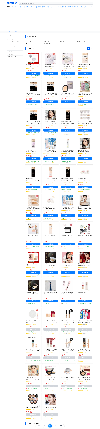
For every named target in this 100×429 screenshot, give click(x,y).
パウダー (21, 6)
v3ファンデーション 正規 (58, 7)
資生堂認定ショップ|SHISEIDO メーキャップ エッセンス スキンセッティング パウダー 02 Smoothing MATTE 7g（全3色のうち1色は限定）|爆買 (50, 207)
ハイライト (41, 6)
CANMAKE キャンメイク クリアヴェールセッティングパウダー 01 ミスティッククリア (33, 65)
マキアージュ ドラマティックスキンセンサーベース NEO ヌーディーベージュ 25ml (50, 179)
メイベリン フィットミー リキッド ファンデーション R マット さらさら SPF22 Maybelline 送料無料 (33, 349)
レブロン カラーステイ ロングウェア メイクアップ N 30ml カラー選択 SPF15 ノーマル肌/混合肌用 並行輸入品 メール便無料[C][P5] (85, 349)
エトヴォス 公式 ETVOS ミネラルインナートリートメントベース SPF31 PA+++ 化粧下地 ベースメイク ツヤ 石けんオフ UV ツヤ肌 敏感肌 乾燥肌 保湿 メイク (33, 236)
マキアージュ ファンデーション (29, 7)
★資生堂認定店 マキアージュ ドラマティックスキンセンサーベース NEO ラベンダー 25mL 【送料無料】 (33, 179)
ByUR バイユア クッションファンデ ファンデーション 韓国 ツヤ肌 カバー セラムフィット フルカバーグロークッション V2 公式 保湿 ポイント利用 (33, 378)
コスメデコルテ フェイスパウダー (16, 7)
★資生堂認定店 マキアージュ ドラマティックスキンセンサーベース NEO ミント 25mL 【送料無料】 (67, 179)
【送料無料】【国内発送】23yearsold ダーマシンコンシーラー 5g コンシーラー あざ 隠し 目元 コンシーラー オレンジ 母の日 (33, 207)
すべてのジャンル (11, 39)
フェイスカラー (12, 49)
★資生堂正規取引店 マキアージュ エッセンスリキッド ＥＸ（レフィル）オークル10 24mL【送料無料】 (85, 65)
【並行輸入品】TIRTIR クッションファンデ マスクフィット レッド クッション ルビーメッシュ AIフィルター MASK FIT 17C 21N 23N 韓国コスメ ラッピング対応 (85, 264)
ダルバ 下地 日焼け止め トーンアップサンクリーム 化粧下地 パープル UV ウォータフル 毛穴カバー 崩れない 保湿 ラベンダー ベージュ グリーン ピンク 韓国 (50, 150)
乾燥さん (38, 7)
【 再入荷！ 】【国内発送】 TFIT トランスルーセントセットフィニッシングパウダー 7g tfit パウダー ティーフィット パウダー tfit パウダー (84, 207)
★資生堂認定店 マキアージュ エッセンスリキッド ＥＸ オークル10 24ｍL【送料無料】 (50, 236)
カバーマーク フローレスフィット (70, 7)
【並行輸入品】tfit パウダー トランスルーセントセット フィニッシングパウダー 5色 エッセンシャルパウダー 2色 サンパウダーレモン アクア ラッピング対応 (50, 122)
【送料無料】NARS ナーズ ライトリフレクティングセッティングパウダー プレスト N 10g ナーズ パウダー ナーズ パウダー (68, 236)
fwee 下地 (64, 6)
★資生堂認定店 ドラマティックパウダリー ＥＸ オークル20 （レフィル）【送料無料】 (33, 93)
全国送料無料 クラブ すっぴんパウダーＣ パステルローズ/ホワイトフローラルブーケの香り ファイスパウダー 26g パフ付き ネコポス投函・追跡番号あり (85, 93)
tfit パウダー (42, 7)
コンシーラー (16, 6)
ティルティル (69, 6)
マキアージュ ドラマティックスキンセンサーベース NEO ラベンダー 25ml (33, 150)
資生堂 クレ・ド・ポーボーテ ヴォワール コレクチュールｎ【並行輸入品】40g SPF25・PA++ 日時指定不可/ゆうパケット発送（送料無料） (50, 293)
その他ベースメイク (13, 54)
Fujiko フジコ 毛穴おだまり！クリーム (33, 264)
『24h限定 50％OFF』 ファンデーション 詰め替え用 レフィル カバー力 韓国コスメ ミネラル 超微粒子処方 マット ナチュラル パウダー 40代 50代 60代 (50, 264)
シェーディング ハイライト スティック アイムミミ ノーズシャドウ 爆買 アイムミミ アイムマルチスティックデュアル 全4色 (68, 264)
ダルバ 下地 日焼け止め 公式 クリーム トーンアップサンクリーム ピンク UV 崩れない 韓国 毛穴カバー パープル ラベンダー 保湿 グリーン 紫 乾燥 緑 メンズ (68, 207)
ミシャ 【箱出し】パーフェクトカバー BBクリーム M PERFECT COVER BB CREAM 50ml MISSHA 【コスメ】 (50, 349)
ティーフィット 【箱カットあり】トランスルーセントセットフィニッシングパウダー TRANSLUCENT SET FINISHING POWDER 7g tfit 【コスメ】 (33, 321)
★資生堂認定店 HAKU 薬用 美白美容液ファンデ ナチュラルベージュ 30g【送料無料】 (67, 150)
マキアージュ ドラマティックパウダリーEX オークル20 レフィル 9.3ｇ (33, 122)
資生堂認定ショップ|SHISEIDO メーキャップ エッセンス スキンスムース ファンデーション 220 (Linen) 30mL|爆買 (85, 293)
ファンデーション (12, 59)
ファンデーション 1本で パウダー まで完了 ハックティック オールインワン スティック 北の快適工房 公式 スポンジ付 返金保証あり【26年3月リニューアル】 (50, 406)
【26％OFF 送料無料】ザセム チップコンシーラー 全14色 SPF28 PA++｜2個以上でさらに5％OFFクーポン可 (68, 349)
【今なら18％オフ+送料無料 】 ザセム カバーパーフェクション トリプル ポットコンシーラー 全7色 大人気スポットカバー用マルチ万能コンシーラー (33, 406)
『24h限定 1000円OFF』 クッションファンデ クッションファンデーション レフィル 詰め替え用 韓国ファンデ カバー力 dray (85, 378)
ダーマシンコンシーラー (57, 6)
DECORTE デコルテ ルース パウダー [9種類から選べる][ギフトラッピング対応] (85, 122)
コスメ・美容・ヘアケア (13, 41)
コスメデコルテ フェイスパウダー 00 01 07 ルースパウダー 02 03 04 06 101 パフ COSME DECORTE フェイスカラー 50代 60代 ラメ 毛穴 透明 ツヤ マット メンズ (68, 65)
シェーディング (36, 6)
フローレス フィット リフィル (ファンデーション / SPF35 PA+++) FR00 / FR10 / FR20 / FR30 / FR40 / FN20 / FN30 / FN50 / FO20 (67, 93)
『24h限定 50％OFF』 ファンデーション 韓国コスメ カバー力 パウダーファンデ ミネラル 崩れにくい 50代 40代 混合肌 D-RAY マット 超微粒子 (33, 293)
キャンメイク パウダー (82, 7)
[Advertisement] (50, 20)
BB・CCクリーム (12, 56)
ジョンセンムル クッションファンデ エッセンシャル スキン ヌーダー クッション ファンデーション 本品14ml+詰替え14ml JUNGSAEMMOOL (50, 378)
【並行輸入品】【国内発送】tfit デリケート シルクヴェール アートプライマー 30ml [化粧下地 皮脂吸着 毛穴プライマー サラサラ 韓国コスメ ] (68, 293)
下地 (25, 6)
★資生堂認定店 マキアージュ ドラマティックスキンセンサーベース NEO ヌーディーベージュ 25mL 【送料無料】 (67, 122)
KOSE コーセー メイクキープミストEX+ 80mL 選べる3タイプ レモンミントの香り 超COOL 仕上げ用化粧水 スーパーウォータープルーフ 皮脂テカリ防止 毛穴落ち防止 (85, 321)
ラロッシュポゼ (81, 6)
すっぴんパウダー (47, 6)
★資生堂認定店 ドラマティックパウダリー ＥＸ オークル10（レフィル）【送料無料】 (50, 93)
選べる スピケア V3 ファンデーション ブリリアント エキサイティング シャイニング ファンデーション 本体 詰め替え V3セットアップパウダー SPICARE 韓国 (85, 236)
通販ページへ (33, 329)
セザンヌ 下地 (75, 6)
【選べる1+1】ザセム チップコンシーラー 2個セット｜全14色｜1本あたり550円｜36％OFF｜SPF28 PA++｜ (68, 321)
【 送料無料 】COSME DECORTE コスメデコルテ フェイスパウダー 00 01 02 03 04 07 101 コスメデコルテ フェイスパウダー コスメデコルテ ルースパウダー (50, 65)
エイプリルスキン (49, 7)
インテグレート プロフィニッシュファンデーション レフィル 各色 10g (50, 321)
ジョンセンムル (29, 6)
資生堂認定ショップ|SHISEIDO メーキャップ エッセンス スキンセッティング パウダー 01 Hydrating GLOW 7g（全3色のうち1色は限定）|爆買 (85, 179)
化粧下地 (10, 51)
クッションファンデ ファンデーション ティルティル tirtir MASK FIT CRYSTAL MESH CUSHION (67, 378)
